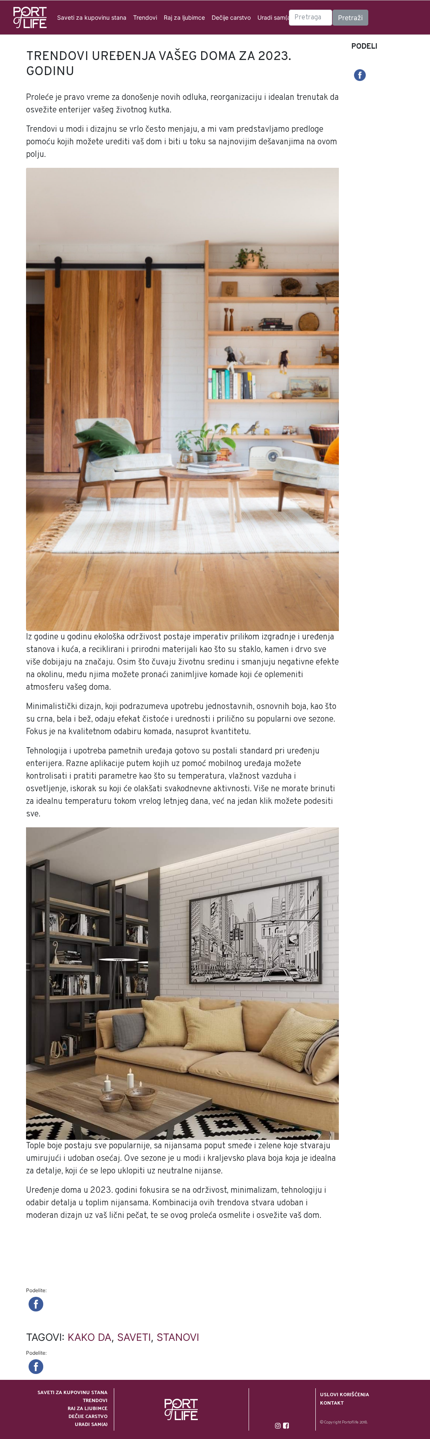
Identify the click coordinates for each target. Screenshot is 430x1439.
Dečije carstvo (231, 17)
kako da (89, 1337)
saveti (134, 1337)
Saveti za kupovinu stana (91, 17)
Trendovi (145, 17)
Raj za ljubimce (184, 17)
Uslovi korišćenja (344, 1394)
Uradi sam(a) (275, 17)
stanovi (178, 1337)
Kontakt (331, 1403)
